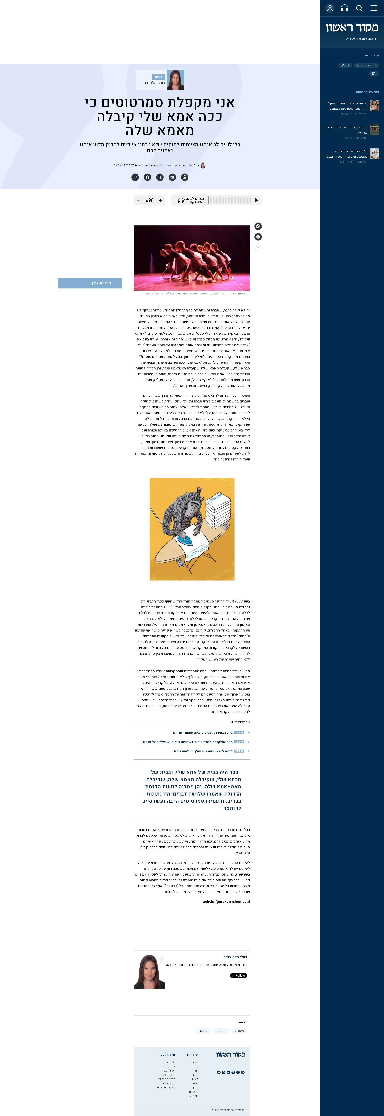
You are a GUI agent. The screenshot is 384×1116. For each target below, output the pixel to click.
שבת (195, 1083)
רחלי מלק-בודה (359, 114)
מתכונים (193, 1092)
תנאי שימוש (168, 1083)
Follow (240, 975)
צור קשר (170, 1062)
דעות (159, 77)
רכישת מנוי (169, 1071)
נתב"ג (345, 65)
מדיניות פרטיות (166, 1079)
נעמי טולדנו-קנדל (358, 162)
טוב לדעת (193, 1096)
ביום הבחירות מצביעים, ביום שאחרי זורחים (203, 732)
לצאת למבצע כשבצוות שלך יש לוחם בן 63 (203, 751)
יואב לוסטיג (360, 138)
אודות (172, 1066)
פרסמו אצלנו (168, 1075)
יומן (196, 1071)
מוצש (195, 1079)
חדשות (194, 1062)
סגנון (195, 1087)
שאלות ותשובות (166, 1087)
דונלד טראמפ (366, 65)
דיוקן (195, 1075)
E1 (374, 73)
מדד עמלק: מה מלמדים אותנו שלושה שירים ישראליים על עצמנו (188, 742)
